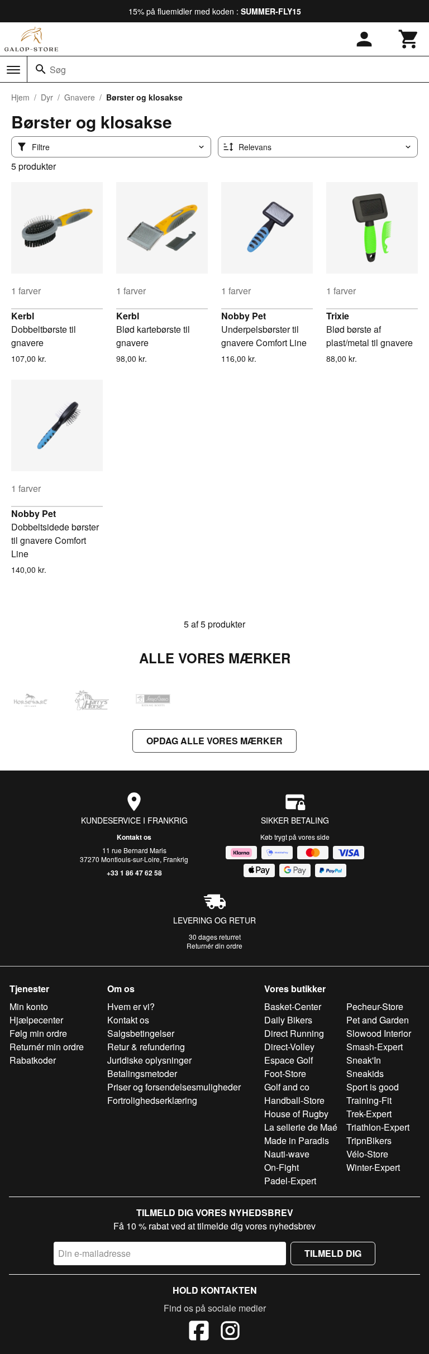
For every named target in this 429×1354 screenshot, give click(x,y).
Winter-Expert (373, 1167)
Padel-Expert (290, 1180)
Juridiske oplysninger (149, 1060)
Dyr (47, 97)
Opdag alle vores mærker (214, 740)
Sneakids (365, 1073)
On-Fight (281, 1167)
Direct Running (294, 1033)
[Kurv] (409, 39)
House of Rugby (296, 1113)
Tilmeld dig (332, 1253)
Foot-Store (285, 1073)
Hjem (20, 97)
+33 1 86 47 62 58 (134, 873)
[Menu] (13, 69)
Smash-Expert (374, 1046)
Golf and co (286, 1086)
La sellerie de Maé (300, 1127)
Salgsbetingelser (140, 1033)
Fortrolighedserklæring (152, 1100)
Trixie (337, 315)
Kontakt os (134, 837)
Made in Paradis (296, 1140)
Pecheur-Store (374, 1006)
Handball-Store (294, 1100)
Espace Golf (288, 1060)
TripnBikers (369, 1140)
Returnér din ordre (214, 945)
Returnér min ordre (46, 1046)
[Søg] (40, 69)
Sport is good (372, 1086)
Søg (58, 69)
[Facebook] (199, 1332)
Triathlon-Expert (377, 1127)
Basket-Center (292, 1006)
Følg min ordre (38, 1033)
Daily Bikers (288, 1019)
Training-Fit (369, 1100)
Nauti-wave (286, 1153)
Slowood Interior (378, 1033)
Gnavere (79, 97)
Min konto (28, 1006)
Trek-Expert (369, 1113)
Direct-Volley (289, 1046)
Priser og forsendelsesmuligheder (174, 1086)
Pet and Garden (377, 1019)
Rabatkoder (32, 1060)
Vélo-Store (367, 1153)
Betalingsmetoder (142, 1073)
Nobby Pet (243, 315)
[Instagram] (230, 1332)
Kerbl (22, 315)
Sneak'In (363, 1060)
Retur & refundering (146, 1046)
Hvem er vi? (131, 1006)
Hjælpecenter (36, 1019)
